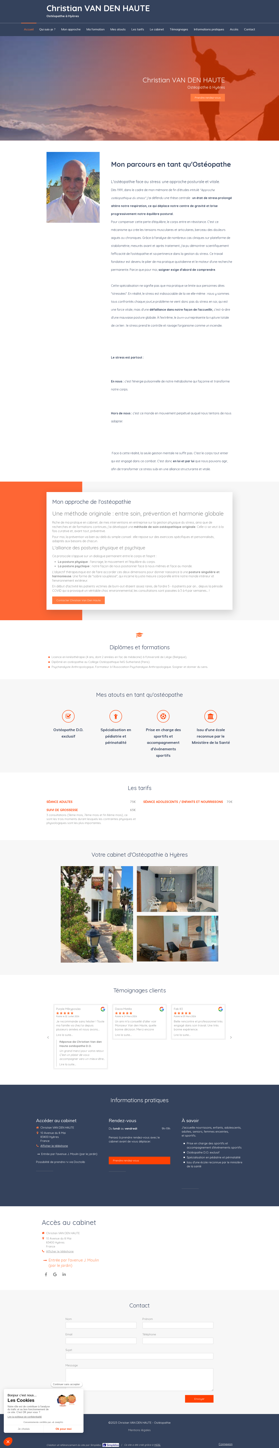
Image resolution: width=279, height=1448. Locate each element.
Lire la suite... (64, 1035)
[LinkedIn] (64, 1274)
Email (68, 1334)
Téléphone (149, 1334)
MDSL (157, 1444)
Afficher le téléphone (54, 1146)
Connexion (225, 1444)
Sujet (68, 1350)
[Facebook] (46, 1274)
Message (71, 1365)
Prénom (147, 1319)
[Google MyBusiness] (55, 1274)
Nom (68, 1319)
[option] (80, 1037)
